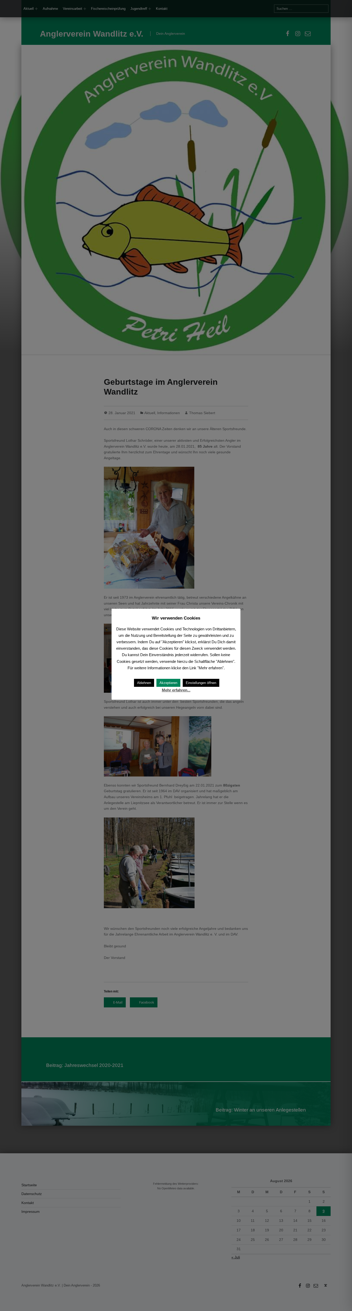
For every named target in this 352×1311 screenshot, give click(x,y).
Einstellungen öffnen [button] (201, 683)
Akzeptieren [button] (168, 683)
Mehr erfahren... (176, 690)
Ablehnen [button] (144, 683)
